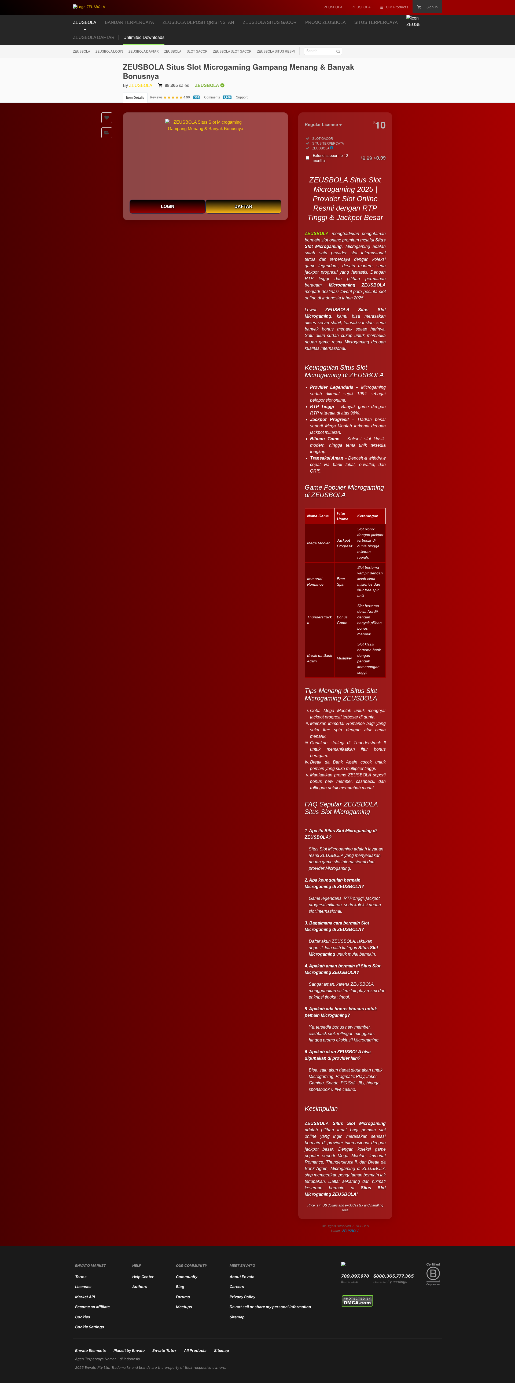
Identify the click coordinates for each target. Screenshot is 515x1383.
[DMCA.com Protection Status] (357, 1306)
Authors (139, 1286)
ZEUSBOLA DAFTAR (94, 37)
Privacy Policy (242, 1296)
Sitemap (237, 1317)
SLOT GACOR (197, 51)
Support (242, 97)
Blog (180, 1286)
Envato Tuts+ (164, 1350)
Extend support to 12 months (349, 158)
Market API (85, 1296)
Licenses (83, 1286)
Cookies (82, 1317)
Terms (81, 1276)
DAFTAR (243, 206)
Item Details (135, 98)
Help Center (143, 1276)
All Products (195, 1350)
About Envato (242, 1276)
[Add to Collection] (106, 132)
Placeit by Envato (129, 1350)
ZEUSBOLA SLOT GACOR (232, 51)
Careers (237, 1286)
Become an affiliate (92, 1306)
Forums (183, 1296)
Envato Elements (90, 1350)
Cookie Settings (89, 1327)
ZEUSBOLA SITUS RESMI (276, 51)
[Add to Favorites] (106, 117)
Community (186, 1276)
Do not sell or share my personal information (270, 1306)
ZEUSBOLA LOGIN (109, 51)
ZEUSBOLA (81, 51)
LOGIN (167, 206)
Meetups (184, 1306)
